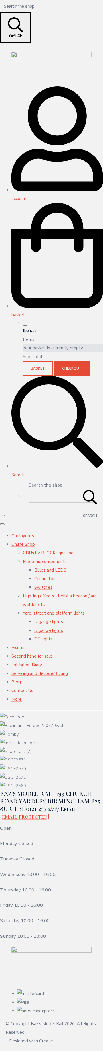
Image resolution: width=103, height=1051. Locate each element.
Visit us (18, 647)
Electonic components (45, 561)
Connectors (45, 579)
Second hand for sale (31, 656)
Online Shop (23, 544)
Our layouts (22, 536)
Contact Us (22, 690)
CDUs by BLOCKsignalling (48, 553)
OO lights (43, 639)
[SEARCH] (90, 496)
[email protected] (24, 816)
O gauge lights (48, 630)
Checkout (72, 368)
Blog (16, 682)
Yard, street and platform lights (54, 613)
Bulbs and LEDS (50, 570)
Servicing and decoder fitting (39, 673)
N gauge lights (48, 622)
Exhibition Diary (26, 665)
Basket (38, 368)
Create (46, 1041)
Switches (43, 587)
